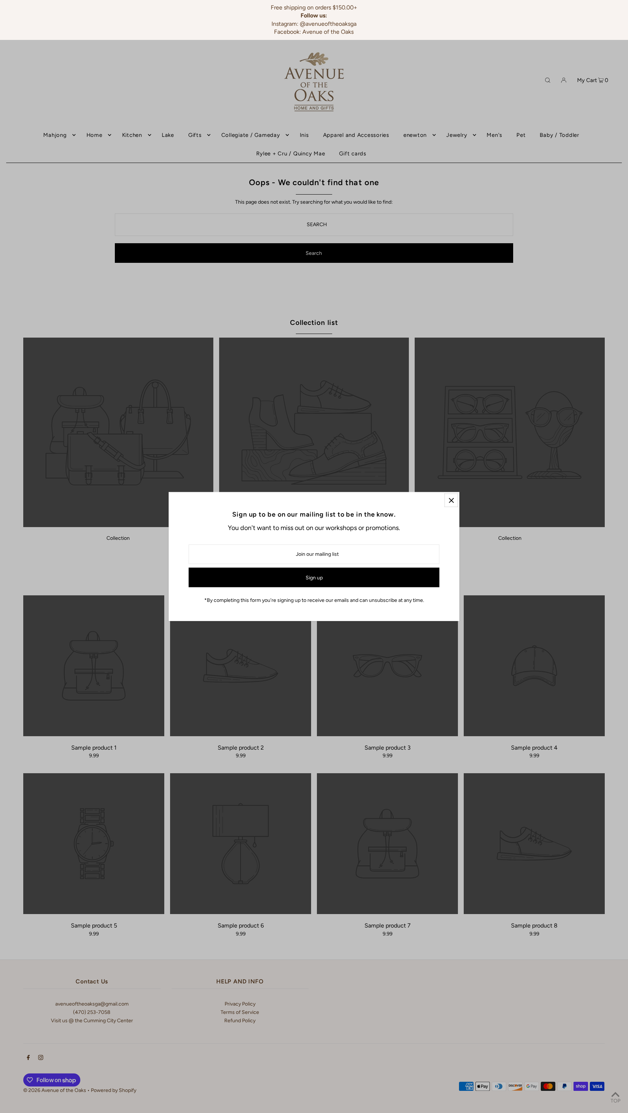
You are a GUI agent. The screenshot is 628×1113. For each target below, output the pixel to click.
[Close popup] (451, 500)
